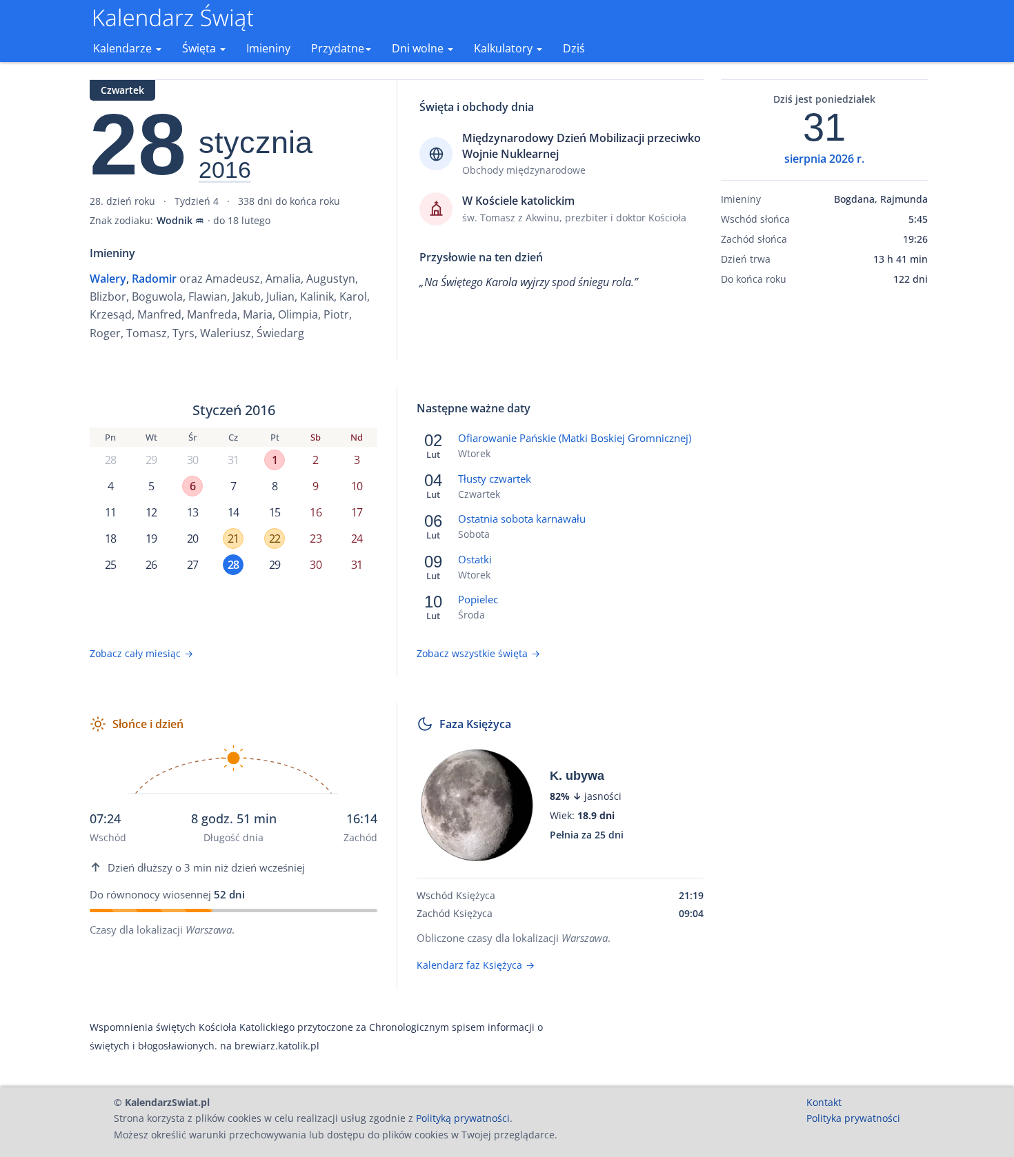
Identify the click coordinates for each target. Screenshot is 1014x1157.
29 (151, 459)
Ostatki (475, 559)
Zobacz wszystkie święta (478, 653)
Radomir (154, 278)
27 (192, 564)
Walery (108, 278)
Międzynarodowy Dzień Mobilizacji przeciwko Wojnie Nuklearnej (581, 145)
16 (315, 512)
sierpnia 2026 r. (824, 158)
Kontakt (824, 1102)
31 (233, 459)
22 (274, 538)
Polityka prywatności (853, 1118)
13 (192, 512)
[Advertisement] (824, 512)
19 (151, 538)
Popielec (478, 599)
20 (192, 538)
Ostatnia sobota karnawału (522, 518)
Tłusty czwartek (494, 478)
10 (356, 486)
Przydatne (337, 48)
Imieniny (268, 48)
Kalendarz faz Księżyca (476, 965)
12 (151, 512)
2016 (225, 170)
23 (315, 538)
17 (356, 512)
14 (233, 512)
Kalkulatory (504, 48)
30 (192, 459)
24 (356, 538)
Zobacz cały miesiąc (141, 653)
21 (233, 538)
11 (110, 512)
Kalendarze (124, 48)
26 (151, 564)
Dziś (574, 48)
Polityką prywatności (463, 1118)
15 (274, 512)
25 (110, 564)
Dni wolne (419, 48)
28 (110, 459)
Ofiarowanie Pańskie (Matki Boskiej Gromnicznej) (574, 438)
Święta (200, 48)
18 (110, 538)
